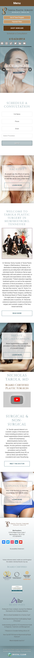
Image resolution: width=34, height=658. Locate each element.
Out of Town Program (17, 17)
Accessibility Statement (17, 549)
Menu (17, 3)
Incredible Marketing (8, 651)
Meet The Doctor (17, 464)
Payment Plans (17, 22)
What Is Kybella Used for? (17, 640)
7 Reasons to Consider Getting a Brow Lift (17, 631)
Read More (17, 313)
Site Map (17, 651)
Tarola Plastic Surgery (17, 11)
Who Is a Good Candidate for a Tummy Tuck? (17, 615)
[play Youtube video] (17, 399)
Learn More (17, 185)
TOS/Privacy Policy (26, 651)
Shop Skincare (17, 28)
